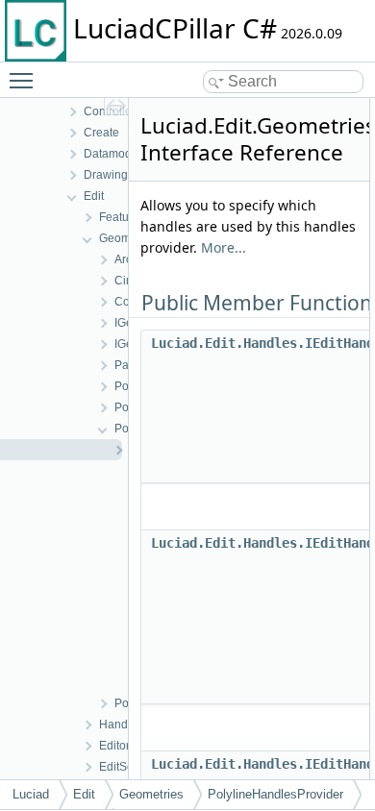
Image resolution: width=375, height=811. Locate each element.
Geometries (151, 794)
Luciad (30, 794)
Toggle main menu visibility (25, 79)
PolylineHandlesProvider (275, 794)
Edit (84, 794)
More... (223, 247)
